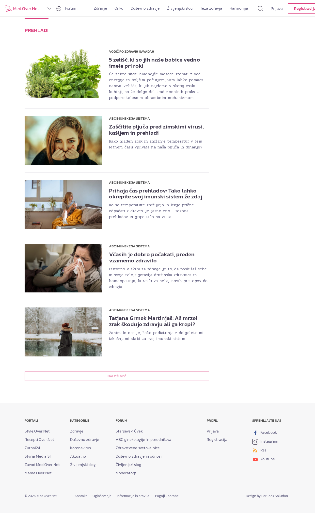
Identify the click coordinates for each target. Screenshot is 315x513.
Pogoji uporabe (166, 495)
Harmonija (239, 8)
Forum (70, 8)
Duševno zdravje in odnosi (138, 456)
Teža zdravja (211, 8)
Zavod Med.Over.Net (42, 464)
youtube (267, 459)
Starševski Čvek (129, 431)
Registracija (217, 439)
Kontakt (81, 495)
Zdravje (100, 8)
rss (262, 450)
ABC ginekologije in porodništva (143, 439)
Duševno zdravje (145, 8)
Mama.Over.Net (38, 473)
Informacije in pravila (133, 495)
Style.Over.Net (37, 431)
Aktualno (78, 456)
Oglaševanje (102, 495)
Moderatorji (126, 473)
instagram (268, 441)
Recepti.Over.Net (39, 439)
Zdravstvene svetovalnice (138, 448)
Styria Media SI (38, 456)
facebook (268, 432)
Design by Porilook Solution (267, 495)
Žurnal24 (32, 448)
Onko (118, 8)
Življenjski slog (180, 8)
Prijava (277, 8)
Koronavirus (80, 448)
